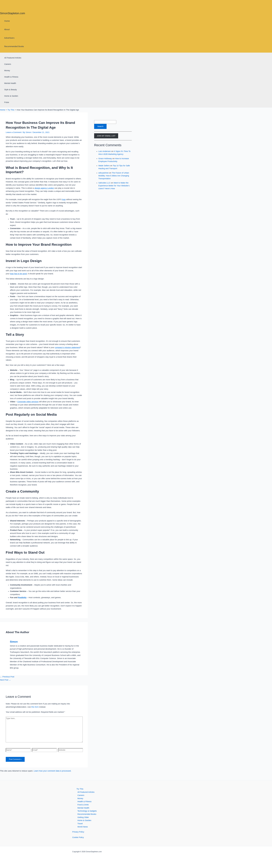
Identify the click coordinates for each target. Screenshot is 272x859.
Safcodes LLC (104, 183)
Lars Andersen (104, 151)
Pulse (6, 102)
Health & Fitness (11, 77)
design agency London (44, 188)
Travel (80, 824)
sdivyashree (103, 173)
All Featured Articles (12, 58)
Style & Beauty (10, 90)
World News (82, 827)
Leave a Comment (13, 132)
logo (64, 199)
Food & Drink (83, 805)
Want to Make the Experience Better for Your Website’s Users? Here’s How (114, 186)
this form (35, 707)
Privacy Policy (78, 832)
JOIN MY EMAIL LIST (106, 136)
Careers (7, 64)
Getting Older (83, 817)
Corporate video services (27, 402)
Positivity (22, 597)
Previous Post (7, 677)
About (7, 29)
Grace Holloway (105, 158)
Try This (79, 789)
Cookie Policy (78, 837)
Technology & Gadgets (87, 811)
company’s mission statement (67, 347)
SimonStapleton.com (12, 13)
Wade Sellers (104, 166)
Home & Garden (11, 96)
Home (7, 21)
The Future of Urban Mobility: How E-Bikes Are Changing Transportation (113, 176)
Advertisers (9, 38)
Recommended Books (14, 46)
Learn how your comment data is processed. (52, 771)
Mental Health (10, 83)
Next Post (5, 680)
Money (7, 70)
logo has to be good (18, 274)
